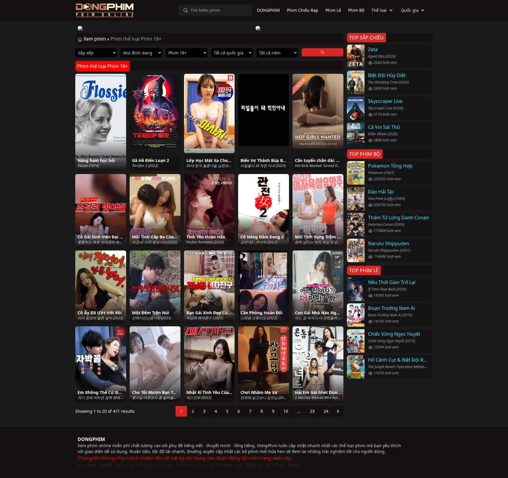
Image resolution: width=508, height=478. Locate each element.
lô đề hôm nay (225, 465)
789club (253, 465)
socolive (87, 465)
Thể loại (379, 10)
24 (326, 411)
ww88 (105, 465)
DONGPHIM (91, 439)
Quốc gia (410, 10)
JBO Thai (275, 465)
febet (294, 465)
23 (312, 411)
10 (285, 411)
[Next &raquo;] (338, 411)
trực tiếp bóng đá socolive (144, 465)
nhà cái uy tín (191, 465)
